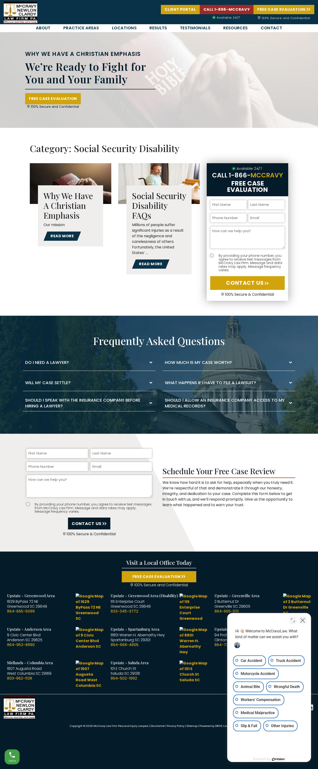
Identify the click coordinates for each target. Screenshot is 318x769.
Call (247, 175)
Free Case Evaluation (281, 9)
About (43, 28)
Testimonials (195, 28)
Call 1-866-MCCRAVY (226, 9)
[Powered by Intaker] (278, 759)
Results (158, 28)
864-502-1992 (124, 678)
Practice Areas (81, 28)
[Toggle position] (293, 620)
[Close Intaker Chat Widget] (302, 620)
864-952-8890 (21, 644)
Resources (235, 28)
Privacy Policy (175, 726)
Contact (271, 28)
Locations (124, 28)
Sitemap (191, 726)
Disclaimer (158, 726)
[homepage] (20, 11)
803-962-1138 (19, 678)
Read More (62, 236)
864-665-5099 (21, 611)
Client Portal (180, 9)
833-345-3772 (124, 611)
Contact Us (245, 283)
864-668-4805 (125, 644)
